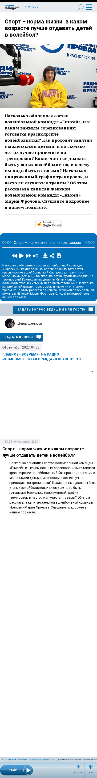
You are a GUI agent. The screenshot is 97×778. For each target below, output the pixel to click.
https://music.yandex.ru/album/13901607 (61, 223)
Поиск (81, 7)
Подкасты (78, 773)
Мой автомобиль (18, 760)
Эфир (91, 773)
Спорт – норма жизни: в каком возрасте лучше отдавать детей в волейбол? (48, 28)
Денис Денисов (29, 323)
